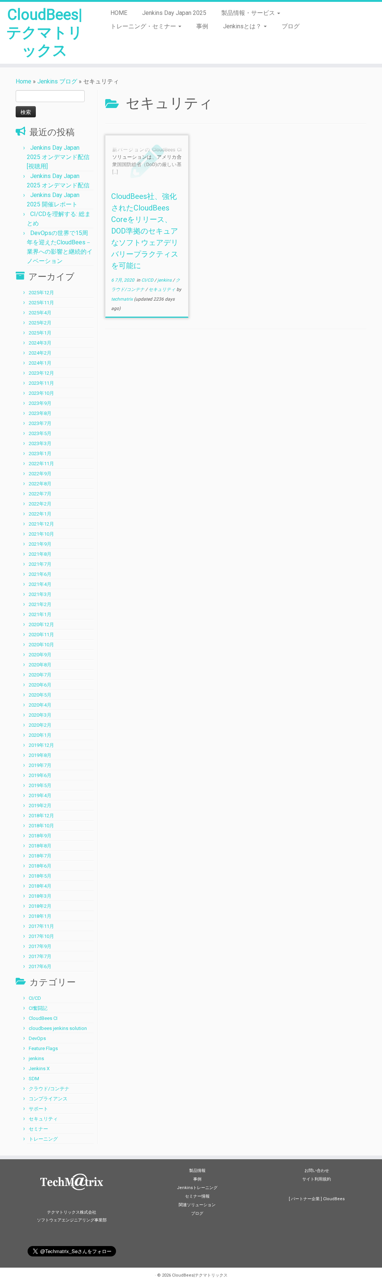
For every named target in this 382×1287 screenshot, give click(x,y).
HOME (118, 12)
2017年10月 (41, 936)
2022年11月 (41, 463)
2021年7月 (40, 564)
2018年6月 (40, 866)
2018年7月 (40, 856)
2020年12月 (41, 624)
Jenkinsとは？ (243, 26)
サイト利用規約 (316, 1179)
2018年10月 (41, 825)
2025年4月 (40, 313)
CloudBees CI (43, 1018)
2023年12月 (41, 373)
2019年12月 (41, 745)
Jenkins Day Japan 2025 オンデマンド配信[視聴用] (58, 157)
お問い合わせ (316, 1170)
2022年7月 (40, 494)
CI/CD (35, 998)
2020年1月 (40, 735)
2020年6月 (40, 685)
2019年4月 (40, 795)
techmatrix (122, 299)
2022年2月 (40, 504)
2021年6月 (40, 574)
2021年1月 (40, 614)
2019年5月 (40, 785)
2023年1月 (40, 453)
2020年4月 (40, 705)
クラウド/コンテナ (49, 1088)
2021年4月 (40, 584)
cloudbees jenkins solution (58, 1028)
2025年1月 (40, 333)
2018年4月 (40, 886)
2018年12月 (41, 815)
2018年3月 (40, 896)
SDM (34, 1078)
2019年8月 (40, 755)
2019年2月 (40, 805)
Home (23, 81)
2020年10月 (41, 644)
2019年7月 (40, 765)
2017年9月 (40, 946)
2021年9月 (40, 544)
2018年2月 (40, 906)
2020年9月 (40, 654)
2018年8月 (40, 846)
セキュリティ (43, 1119)
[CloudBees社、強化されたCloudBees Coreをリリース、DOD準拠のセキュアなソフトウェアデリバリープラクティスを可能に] (147, 161)
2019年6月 (40, 775)
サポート (38, 1109)
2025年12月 (41, 292)
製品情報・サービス (248, 12)
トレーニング (43, 1139)
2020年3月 (40, 715)
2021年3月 (40, 594)
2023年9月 (40, 403)
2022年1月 (40, 514)
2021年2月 (40, 604)
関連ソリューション (197, 1204)
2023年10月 (41, 393)
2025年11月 (41, 302)
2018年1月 (40, 916)
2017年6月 (40, 966)
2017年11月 (41, 926)
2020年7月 (40, 675)
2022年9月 (40, 473)
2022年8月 (40, 483)
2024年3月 (40, 343)
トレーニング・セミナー (144, 26)
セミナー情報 (197, 1196)
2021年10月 (41, 534)
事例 (202, 26)
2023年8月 (40, 413)
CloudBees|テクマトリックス (44, 32)
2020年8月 (40, 665)
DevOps (37, 1038)
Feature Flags (43, 1048)
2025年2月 (40, 323)
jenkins (36, 1058)
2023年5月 (40, 433)
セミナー (38, 1129)
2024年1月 (40, 363)
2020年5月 (40, 695)
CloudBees (334, 1198)
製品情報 (197, 1170)
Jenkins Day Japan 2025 (174, 12)
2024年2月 (40, 353)
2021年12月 (41, 524)
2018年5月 (40, 876)
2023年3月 (40, 443)
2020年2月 (40, 725)
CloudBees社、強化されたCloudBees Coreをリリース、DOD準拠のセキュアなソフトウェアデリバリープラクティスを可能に (144, 231)
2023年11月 (41, 383)
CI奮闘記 (38, 1008)
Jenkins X (39, 1068)
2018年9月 (40, 836)
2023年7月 (40, 423)
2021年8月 (40, 554)
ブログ (291, 26)
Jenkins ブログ (57, 81)
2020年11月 (41, 634)
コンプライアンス (48, 1098)
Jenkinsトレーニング (197, 1187)
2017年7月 (40, 956)
